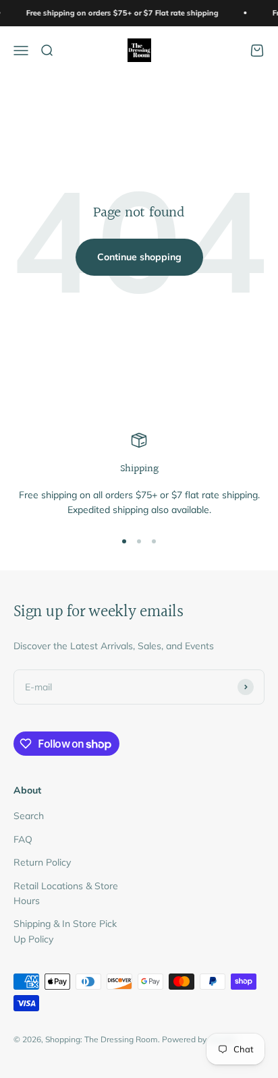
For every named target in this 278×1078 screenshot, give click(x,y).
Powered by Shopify (199, 1039)
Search (28, 816)
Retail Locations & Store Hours (65, 893)
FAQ (22, 839)
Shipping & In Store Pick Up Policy (65, 931)
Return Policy (42, 862)
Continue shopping (139, 257)
